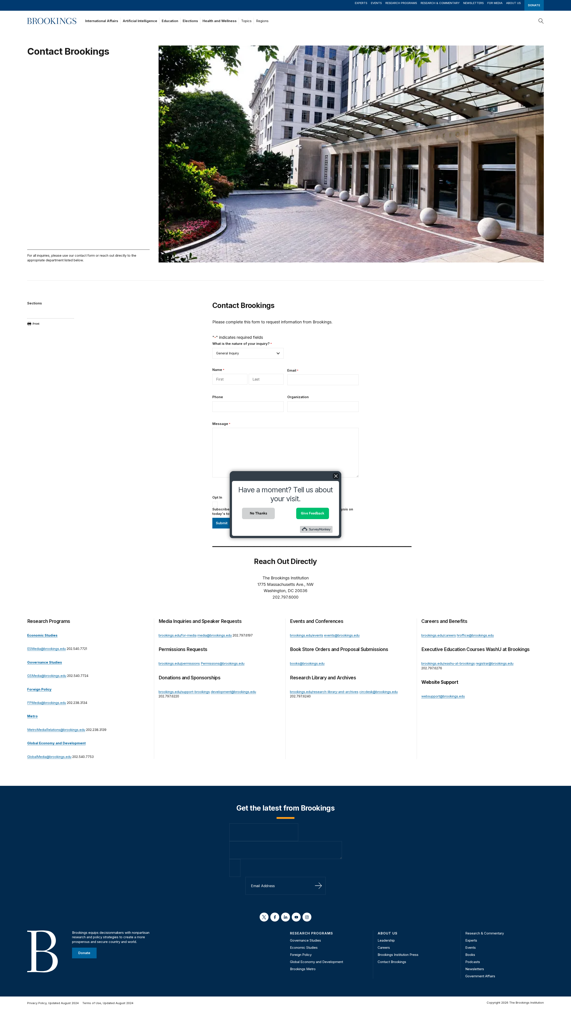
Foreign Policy (301, 955)
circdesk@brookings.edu (378, 692)
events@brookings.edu (342, 635)
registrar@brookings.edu (494, 663)
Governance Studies (305, 940)
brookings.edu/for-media (178, 635)
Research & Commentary (440, 3)
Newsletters (473, 3)
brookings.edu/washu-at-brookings (448, 663)
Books (470, 955)
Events (376, 3)
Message (221, 424)
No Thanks (258, 513)
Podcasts (472, 962)
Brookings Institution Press (398, 955)
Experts (361, 3)
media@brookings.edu (214, 635)
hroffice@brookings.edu (475, 635)
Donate (534, 5)
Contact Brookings (392, 962)
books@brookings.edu (307, 663)
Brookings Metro (303, 969)
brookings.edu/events (306, 635)
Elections (190, 21)
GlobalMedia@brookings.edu (49, 757)
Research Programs (401, 3)
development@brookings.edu (233, 692)
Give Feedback (312, 513)
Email (292, 370)
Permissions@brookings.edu (222, 663)
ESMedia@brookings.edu (46, 649)
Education (170, 21)
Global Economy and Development (316, 962)
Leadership (386, 940)
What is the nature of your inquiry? (242, 343)
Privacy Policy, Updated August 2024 (53, 1003)
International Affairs (101, 21)
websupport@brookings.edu (443, 696)
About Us (513, 3)
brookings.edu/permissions (179, 663)
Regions (262, 21)
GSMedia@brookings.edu (46, 676)
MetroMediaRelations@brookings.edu (56, 730)
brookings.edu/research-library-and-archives (324, 692)
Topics (246, 21)
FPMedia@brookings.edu (46, 703)
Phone (217, 397)
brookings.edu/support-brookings (184, 692)
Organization (298, 397)
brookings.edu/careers (438, 635)
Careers (384, 947)
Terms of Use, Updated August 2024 (107, 1003)
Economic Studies (304, 947)
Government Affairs (480, 976)
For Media (495, 3)
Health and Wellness (220, 21)
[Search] (541, 21)
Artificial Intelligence (140, 21)
